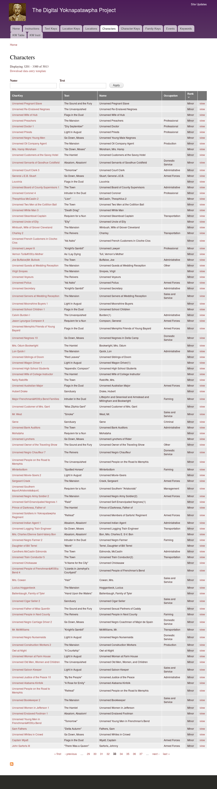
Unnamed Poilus (21, 282)
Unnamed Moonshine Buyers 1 (30, 303)
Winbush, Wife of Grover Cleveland (32, 227)
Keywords (186, 28)
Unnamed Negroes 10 (25, 338)
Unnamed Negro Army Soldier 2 (30, 496)
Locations (91, 28)
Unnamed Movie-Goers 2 (26, 475)
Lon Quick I (18, 351)
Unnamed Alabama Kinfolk (27, 683)
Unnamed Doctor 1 (23, 126)
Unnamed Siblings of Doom (28, 357)
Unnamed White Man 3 (25, 210)
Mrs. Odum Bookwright (25, 345)
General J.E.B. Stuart (24, 175)
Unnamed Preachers (24, 120)
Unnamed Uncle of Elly (25, 221)
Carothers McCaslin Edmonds (29, 551)
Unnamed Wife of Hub (25, 114)
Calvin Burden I (21, 315)
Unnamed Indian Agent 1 (26, 522)
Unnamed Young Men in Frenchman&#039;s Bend (27, 721)
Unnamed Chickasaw (24, 562)
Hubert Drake (20, 391)
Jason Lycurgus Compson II (28, 320)
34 (121, 754)
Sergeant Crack (21, 481)
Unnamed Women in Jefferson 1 (30, 707)
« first (57, 754)
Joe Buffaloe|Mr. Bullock (26, 259)
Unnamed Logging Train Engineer (31, 528)
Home (16, 28)
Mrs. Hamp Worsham (24, 149)
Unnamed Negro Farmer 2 (27, 540)
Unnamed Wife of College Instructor (32, 374)
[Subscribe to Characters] (11, 763)
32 (108, 754)
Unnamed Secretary (23, 288)
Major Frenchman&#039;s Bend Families (35, 399)
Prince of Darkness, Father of (28, 507)
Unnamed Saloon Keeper (27, 669)
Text (62, 80)
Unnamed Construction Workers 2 (31, 644)
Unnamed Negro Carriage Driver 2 (32, 622)
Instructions (32, 28)
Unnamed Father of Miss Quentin (31, 608)
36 (134, 754)
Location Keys (71, 28)
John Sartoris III (21, 745)
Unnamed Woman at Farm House (31, 656)
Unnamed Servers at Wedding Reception (35, 296)
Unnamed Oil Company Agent (29, 143)
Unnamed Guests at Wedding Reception (35, 265)
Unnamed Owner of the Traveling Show (34, 444)
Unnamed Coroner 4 (24, 193)
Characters (109, 28)
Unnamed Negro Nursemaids (29, 637)
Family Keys (153, 28)
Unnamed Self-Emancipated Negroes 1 (34, 501)
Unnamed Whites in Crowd (27, 734)
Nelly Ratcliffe (20, 379)
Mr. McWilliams (20, 629)
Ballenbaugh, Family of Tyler (28, 593)
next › (155, 754)
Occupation (171, 95)
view (202, 103)
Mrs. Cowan (19, 580)
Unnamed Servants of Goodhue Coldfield (36, 162)
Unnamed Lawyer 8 (23, 248)
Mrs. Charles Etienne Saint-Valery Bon (34, 534)
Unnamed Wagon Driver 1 (27, 362)
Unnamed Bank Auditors (26, 427)
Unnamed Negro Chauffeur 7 (29, 452)
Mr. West (17, 414)
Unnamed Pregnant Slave (27, 103)
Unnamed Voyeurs (22, 277)
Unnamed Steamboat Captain (29, 216)
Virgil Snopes (20, 271)
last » (166, 754)
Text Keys (51, 28)
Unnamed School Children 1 (28, 309)
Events (170, 28)
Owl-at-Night (19, 650)
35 (127, 754)
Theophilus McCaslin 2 (25, 198)
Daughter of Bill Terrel (24, 545)
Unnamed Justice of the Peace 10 (31, 677)
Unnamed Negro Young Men (28, 137)
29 (88, 754)
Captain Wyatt (20, 740)
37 (140, 754)
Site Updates (199, 4)
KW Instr (35, 35)
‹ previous (71, 754)
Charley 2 (17, 233)
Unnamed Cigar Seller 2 (26, 601)
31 (101, 754)
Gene (15, 421)
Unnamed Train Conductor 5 (28, 557)
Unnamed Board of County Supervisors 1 (35, 187)
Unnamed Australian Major (27, 385)
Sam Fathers (19, 728)
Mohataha (18, 433)
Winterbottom (19, 469)
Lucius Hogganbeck (23, 587)
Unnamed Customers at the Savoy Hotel (35, 155)
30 (94, 754)
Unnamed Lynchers (23, 439)
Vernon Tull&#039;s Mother (27, 254)
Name (13, 80)
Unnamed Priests (22, 132)
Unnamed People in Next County (31, 614)
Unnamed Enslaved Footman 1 (30, 713)
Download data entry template (28, 71)
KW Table (18, 35)
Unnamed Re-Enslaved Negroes (31, 109)
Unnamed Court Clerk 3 (25, 170)
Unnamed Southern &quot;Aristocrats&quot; (25, 488)
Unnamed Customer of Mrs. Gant (31, 406)
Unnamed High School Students (30, 368)
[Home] (18, 12)
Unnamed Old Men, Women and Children (36, 662)
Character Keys (130, 28)
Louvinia (17, 181)
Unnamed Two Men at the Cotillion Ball (34, 204)
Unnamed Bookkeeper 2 (26, 700)
